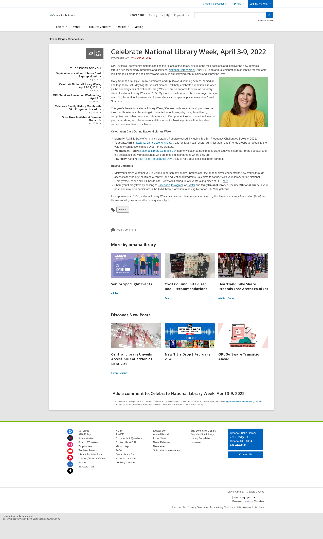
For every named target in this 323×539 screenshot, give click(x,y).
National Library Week (182, 70)
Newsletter (159, 446)
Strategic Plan (86, 466)
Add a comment (126, 229)
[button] (215, 4)
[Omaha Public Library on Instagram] (70, 444)
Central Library (119, 373)
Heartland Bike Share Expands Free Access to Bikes (243, 286)
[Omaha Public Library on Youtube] (70, 451)
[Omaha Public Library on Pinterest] (70, 458)
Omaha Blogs (57, 39)
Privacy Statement (198, 507)
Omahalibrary (76, 39)
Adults (114, 293)
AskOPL (120, 434)
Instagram (177, 185)
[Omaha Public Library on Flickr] (70, 438)
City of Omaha (235, 491)
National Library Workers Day (153, 142)
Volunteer (196, 442)
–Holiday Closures (126, 462)
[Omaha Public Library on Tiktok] (70, 471)
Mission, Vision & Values (91, 458)
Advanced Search (265, 20)
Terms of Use (179, 507)
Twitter (191, 185)
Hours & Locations (126, 458)
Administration (86, 438)
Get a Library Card (126, 454)
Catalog (138, 27)
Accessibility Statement (223, 507)
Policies (82, 462)
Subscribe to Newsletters (167, 450)
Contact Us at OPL (126, 442)
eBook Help (122, 446)
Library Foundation (201, 438)
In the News (159, 438)
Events (122, 210)
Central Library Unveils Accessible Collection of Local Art (131, 359)
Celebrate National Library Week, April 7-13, (80, 86)
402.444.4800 (238, 445)
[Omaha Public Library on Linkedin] (70, 464)
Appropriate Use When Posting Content (244, 401)
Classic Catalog (255, 491)
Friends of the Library (202, 434)
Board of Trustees (88, 442)
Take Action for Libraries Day (154, 158)
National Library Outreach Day (158, 150)
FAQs (119, 450)
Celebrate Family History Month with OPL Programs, (78, 108)
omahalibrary (121, 57)
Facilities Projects (88, 450)
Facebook (164, 185)
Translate (259, 501)
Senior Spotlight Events (131, 284)
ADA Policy (84, 434)
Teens (230, 298)
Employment (85, 446)
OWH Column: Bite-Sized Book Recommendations (186, 286)
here (225, 181)
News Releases (162, 442)
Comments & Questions (129, 438)
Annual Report (161, 434)
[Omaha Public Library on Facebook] (70, 431)
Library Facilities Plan (90, 454)
